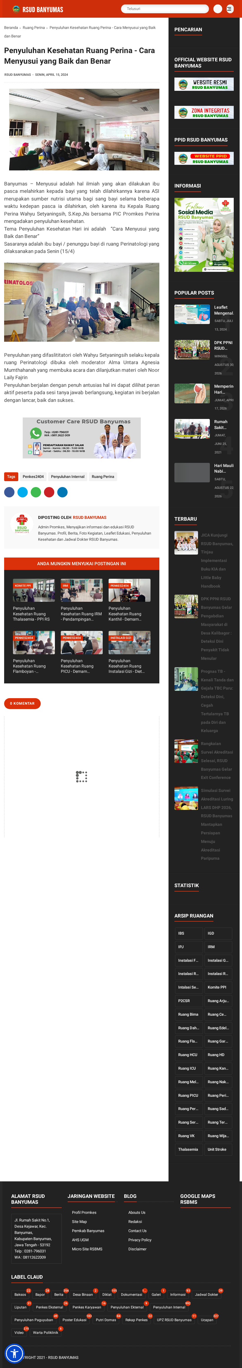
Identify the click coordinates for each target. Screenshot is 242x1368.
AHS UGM (80, 1240)
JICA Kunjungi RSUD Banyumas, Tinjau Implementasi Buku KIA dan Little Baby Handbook (217, 560)
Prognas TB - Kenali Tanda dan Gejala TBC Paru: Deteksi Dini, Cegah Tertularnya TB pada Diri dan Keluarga (217, 701)
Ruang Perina (34, 27)
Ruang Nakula (219, 1082)
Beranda (11, 27)
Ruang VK (186, 1136)
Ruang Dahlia (189, 1028)
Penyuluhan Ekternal (129, 1306)
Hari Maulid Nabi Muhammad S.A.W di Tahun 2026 (225, 468)
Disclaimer (137, 1249)
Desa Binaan (84, 1293)
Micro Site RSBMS (87, 1249)
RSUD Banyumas (63, 1357)
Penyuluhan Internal (67, 476)
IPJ (181, 947)
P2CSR (184, 1001)
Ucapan (209, 1319)
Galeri (158, 1293)
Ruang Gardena (220, 1041)
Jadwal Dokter (208, 1293)
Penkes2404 (33, 476)
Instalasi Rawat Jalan (220, 973)
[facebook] (9, 492)
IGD (211, 933)
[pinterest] (49, 492)
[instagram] (219, 1358)
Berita (60, 1293)
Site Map (79, 1221)
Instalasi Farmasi (190, 960)
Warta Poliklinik (47, 1331)
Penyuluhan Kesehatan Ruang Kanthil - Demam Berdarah (125, 614)
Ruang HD (216, 1055)
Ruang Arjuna (219, 1001)
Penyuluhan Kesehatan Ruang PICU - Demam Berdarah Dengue (77, 666)
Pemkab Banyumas (88, 1231)
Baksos (21, 1293)
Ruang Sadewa (220, 1108)
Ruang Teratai (219, 1122)
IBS (181, 933)
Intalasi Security (190, 987)
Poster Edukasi (76, 1319)
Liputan (22, 1306)
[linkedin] (62, 492)
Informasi (179, 1293)
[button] (14, 1353)
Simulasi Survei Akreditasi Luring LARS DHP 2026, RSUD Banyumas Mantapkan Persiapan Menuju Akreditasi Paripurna (217, 824)
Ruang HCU (187, 1055)
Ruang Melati (189, 1082)
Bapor (41, 1293)
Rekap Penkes (138, 1319)
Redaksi (135, 1221)
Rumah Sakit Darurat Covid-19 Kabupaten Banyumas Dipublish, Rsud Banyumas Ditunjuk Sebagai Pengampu (224, 424)
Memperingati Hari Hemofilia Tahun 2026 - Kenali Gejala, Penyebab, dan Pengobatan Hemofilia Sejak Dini (227, 389)
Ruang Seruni (189, 1122)
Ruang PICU (188, 1095)
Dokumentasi (133, 1293)
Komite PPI (217, 987)
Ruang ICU (187, 1068)
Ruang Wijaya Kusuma (220, 1136)
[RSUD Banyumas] (38, 12)
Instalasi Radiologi (190, 973)
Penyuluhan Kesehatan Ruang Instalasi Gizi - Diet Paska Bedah (125, 666)
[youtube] (227, 1358)
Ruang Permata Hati (190, 1108)
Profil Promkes (84, 1212)
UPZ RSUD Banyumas (176, 1319)
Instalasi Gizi (219, 960)
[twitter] (22, 492)
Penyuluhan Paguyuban (35, 1319)
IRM (211, 947)
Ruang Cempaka (220, 1014)
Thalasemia (188, 1149)
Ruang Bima (188, 1014)
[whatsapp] (36, 492)
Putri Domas (107, 1319)
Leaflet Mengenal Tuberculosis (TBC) (226, 310)
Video (20, 1331)
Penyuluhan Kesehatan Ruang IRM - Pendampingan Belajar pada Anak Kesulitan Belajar (81, 614)
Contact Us (137, 1231)
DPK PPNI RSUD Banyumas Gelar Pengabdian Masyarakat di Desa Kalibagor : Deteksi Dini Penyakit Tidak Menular (225, 345)
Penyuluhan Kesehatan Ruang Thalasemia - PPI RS (31, 613)
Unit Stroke (217, 1149)
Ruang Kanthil (219, 1068)
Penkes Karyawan (88, 1306)
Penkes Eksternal (51, 1306)
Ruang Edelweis (220, 1028)
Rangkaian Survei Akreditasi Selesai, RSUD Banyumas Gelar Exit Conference (217, 760)
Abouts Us (136, 1212)
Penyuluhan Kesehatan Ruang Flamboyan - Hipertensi (29, 666)
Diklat (108, 1293)
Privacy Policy (139, 1240)
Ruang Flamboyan (190, 1041)
